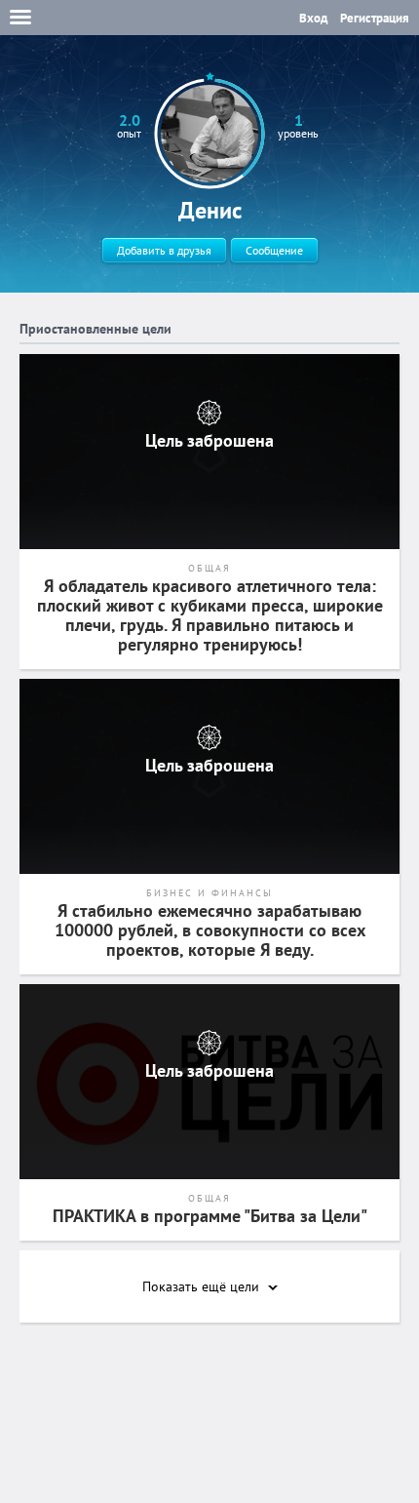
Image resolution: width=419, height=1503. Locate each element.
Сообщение (274, 250)
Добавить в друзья (164, 250)
